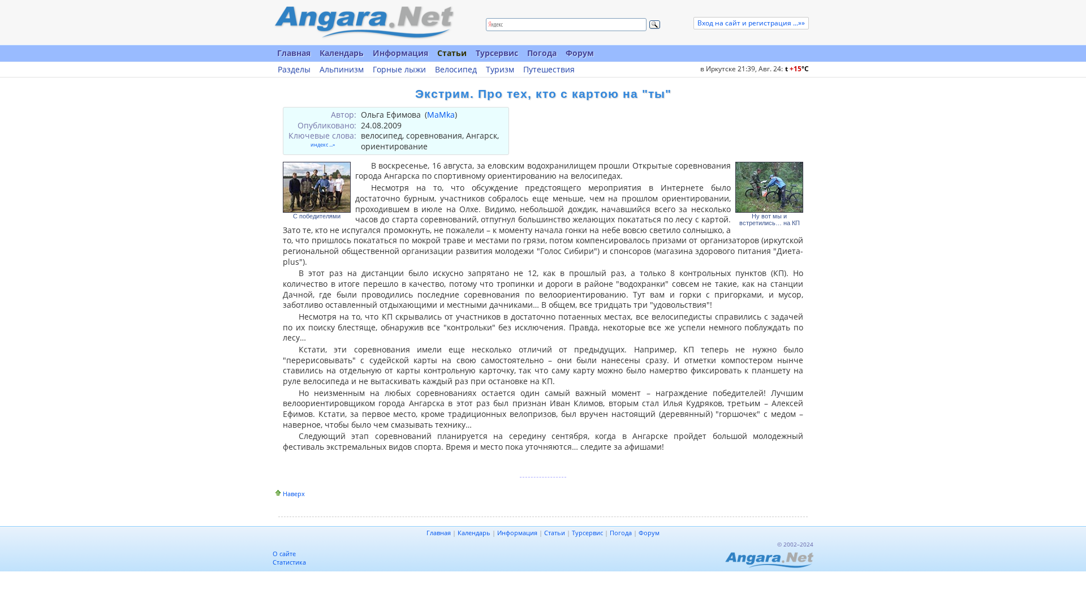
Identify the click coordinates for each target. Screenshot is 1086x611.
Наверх (294, 493)
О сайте (284, 553)
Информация (400, 53)
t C (797, 69)
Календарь (342, 53)
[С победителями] (317, 187)
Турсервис (497, 53)
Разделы (294, 69)
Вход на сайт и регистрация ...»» (751, 23)
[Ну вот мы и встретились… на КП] (769, 187)
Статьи (452, 53)
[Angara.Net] (363, 22)
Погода (542, 53)
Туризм (500, 69)
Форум (580, 53)
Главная (294, 53)
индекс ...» (323, 144)
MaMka (441, 114)
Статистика (289, 562)
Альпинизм (342, 69)
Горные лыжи (399, 69)
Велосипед (456, 69)
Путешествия (549, 69)
